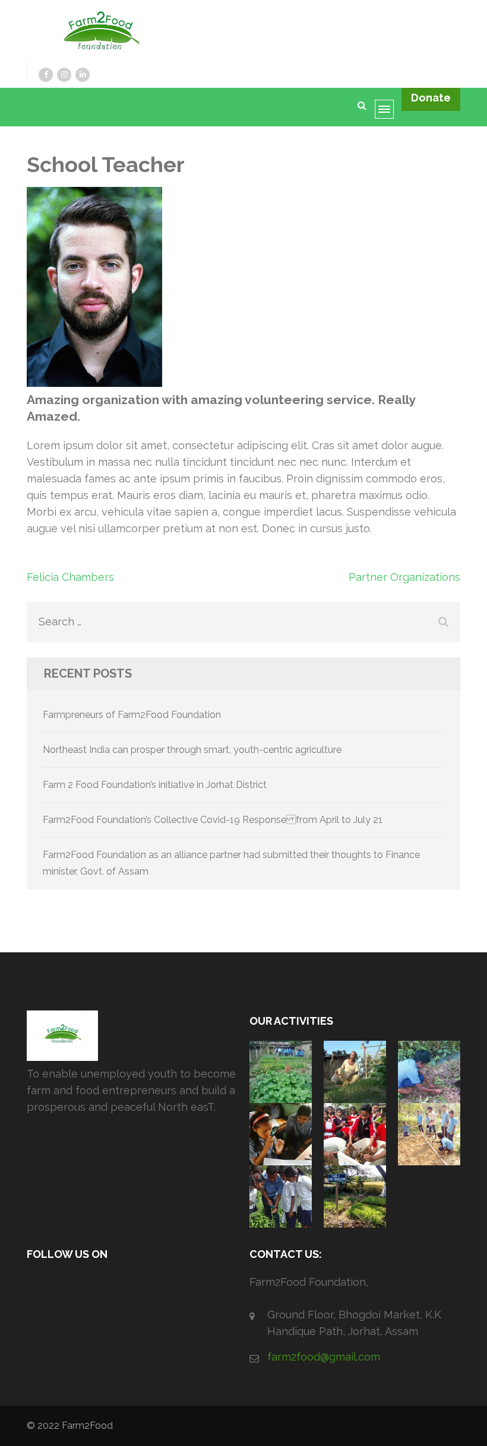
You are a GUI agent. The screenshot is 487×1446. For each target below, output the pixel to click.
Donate (431, 97)
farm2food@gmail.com (323, 1356)
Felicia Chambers (70, 577)
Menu (388, 113)
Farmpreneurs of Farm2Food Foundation (132, 714)
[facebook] (46, 75)
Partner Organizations (404, 577)
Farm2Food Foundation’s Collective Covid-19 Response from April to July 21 (212, 819)
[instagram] (64, 75)
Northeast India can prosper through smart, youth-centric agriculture (192, 749)
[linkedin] (82, 75)
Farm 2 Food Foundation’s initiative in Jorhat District (155, 784)
